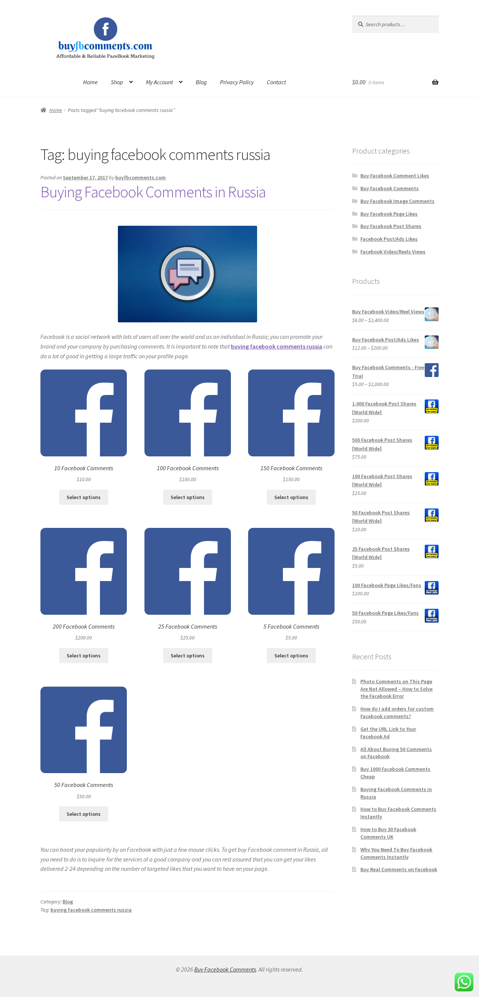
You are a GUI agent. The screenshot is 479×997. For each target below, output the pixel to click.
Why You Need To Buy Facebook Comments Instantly (396, 853)
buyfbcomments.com (140, 177)
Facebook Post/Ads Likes (389, 238)
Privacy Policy (237, 82)
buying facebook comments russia (91, 909)
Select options (84, 497)
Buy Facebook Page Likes (389, 213)
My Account (159, 82)
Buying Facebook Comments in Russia (153, 191)
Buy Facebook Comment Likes (394, 175)
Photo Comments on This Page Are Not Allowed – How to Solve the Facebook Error (396, 689)
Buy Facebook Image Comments (397, 201)
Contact (276, 82)
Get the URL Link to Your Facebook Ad (388, 733)
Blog (201, 82)
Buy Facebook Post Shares (390, 226)
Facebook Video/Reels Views (392, 251)
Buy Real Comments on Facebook (398, 869)
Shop (117, 82)
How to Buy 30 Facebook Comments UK (388, 833)
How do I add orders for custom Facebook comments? (397, 712)
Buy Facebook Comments (389, 188)
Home (90, 82)
